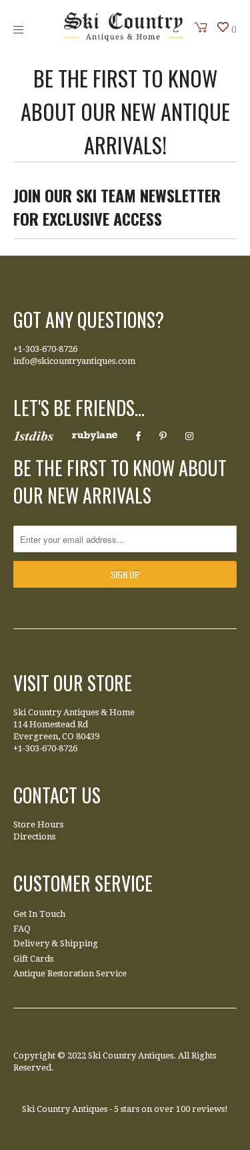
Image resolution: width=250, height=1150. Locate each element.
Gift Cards (33, 959)
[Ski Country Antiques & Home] (123, 38)
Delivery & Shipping (55, 943)
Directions (34, 836)
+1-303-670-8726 (45, 349)
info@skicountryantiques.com (74, 361)
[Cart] (201, 27)
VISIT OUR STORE (72, 683)
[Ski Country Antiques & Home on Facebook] (138, 436)
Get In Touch (39, 914)
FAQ (22, 929)
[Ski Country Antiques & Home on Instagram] (189, 436)
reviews (208, 1109)
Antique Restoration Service (70, 973)
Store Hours (38, 824)
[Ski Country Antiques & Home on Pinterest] (163, 436)
